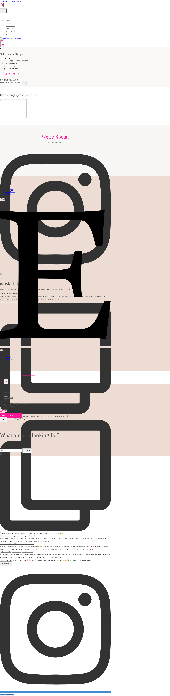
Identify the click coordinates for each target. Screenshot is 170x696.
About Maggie (9, 190)
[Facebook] (4, 199)
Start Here (8, 58)
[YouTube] (1, 350)
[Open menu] (2, 45)
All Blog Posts (9, 359)
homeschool (8, 398)
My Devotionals (9, 192)
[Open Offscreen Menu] (3, 11)
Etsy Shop (7, 194)
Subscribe (7, 357)
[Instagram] (1, 199)
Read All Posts (9, 66)
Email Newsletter (10, 63)
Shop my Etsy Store (11, 415)
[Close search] (3, 419)
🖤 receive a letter (13, 34)
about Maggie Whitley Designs (16, 61)
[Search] (24, 83)
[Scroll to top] (2, 381)
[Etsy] (55, 347)
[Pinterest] (3, 199)
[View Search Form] (2, 5)
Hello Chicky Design (28, 375)
